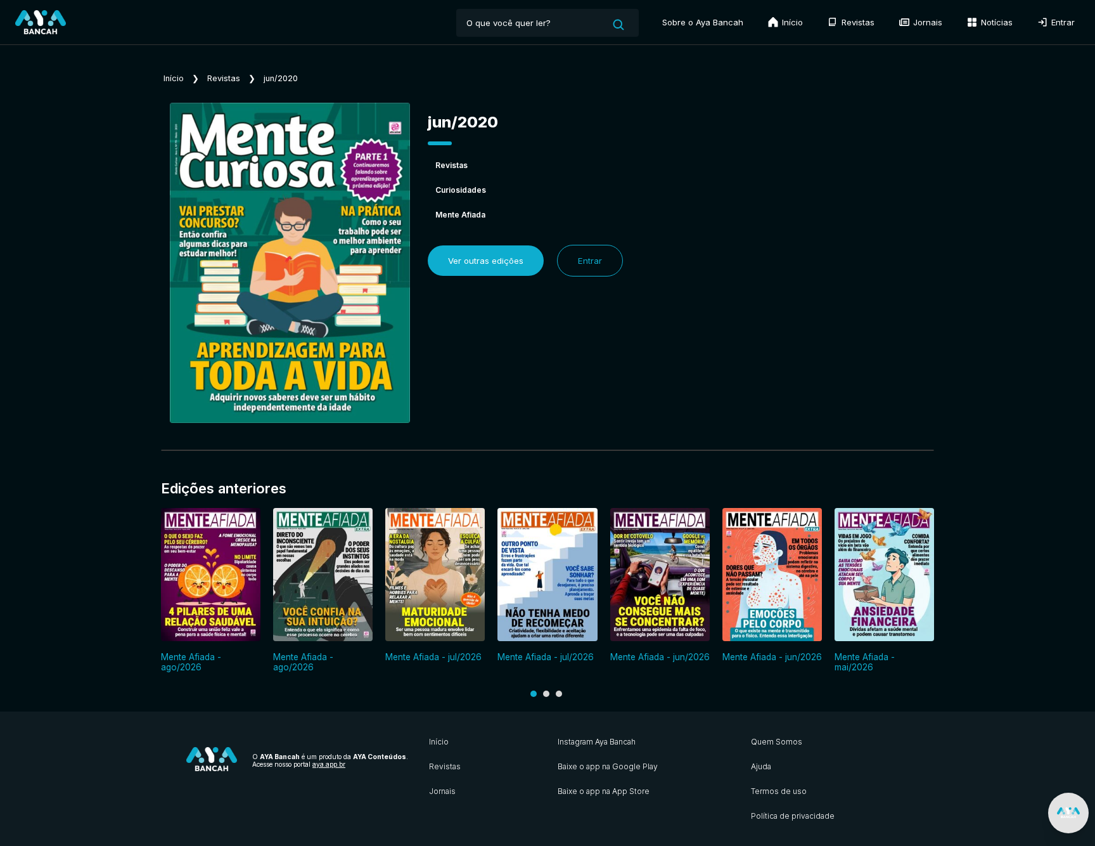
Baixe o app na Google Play (608, 766)
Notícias (995, 22)
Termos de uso (779, 791)
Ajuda (761, 766)
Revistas (856, 22)
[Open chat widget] (1068, 813)
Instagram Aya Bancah (597, 741)
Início (791, 22)
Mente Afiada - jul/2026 (433, 657)
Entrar (1062, 22)
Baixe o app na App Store (604, 791)
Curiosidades (460, 190)
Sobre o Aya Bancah (702, 22)
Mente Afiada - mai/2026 (865, 662)
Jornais (926, 22)
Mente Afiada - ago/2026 (191, 662)
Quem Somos (776, 741)
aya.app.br (328, 764)
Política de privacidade (793, 816)
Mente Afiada (460, 214)
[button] (533, 693)
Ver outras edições (485, 261)
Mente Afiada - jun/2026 (660, 657)
